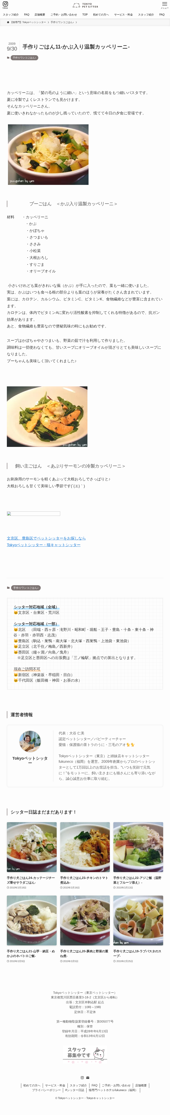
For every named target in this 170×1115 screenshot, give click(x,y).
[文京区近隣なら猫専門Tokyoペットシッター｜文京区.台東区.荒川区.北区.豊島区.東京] (85, 5)
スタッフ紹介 (78, 1085)
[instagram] (82, 1078)
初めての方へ (32, 1085)
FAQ (94, 1085)
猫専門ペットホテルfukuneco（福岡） (113, 1090)
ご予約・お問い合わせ (116, 1085)
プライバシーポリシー (46, 1090)
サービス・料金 (55, 1085)
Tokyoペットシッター (30, 760)
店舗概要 (141, 1085)
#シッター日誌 (74, 1090)
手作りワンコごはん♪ (24, 57)
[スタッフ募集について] (85, 1062)
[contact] (88, 1078)
